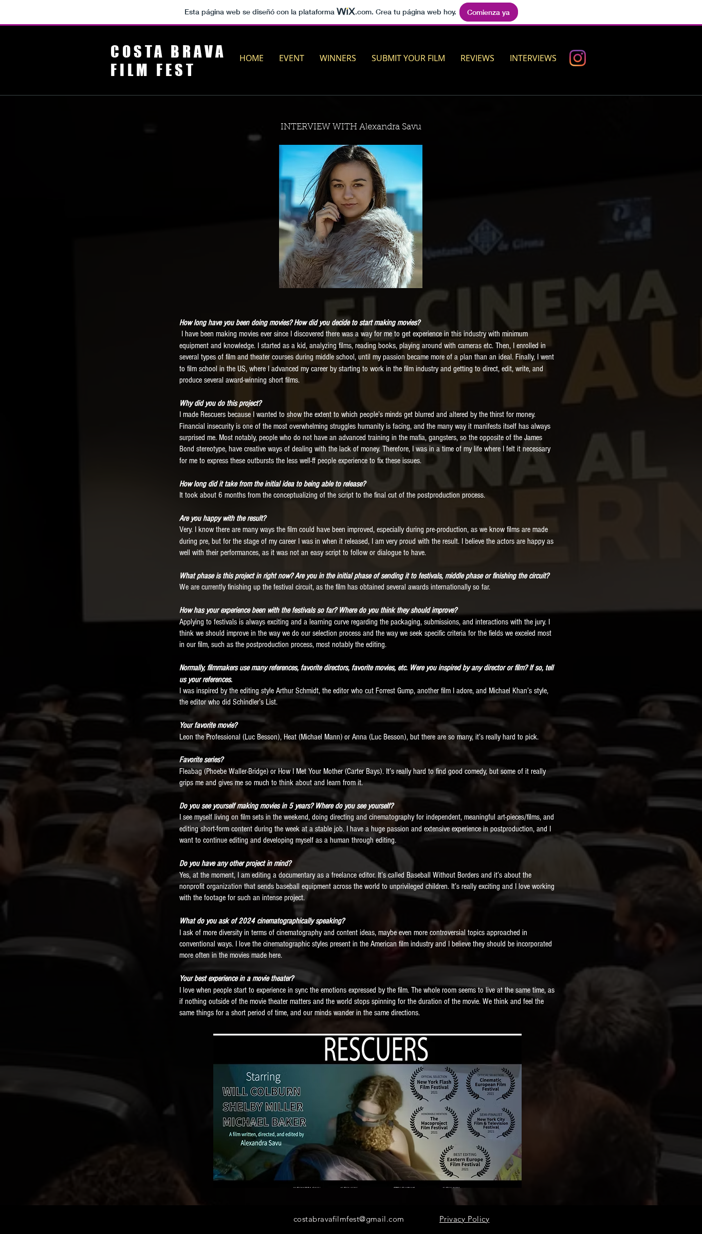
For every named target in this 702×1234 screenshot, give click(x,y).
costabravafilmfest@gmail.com (348, 1219)
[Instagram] (577, 58)
